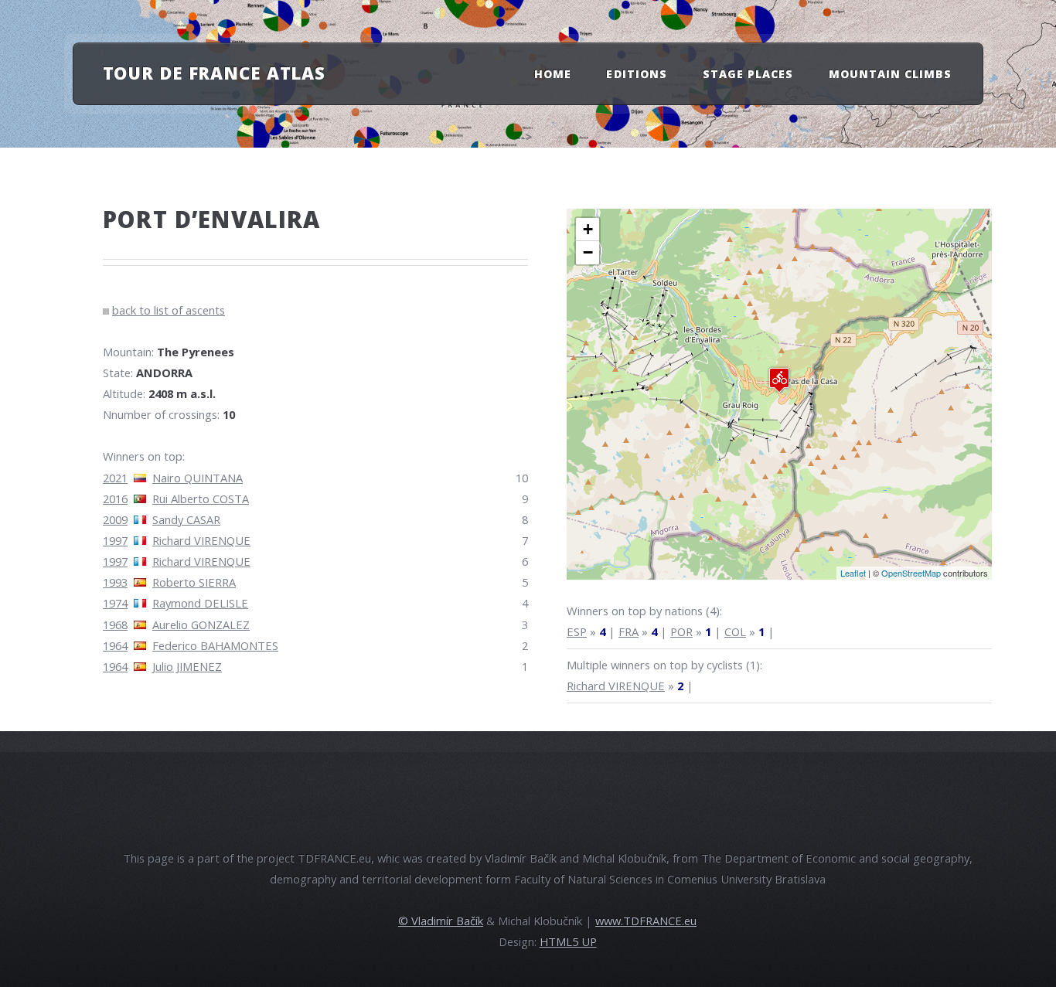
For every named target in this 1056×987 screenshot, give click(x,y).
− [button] (588, 252)
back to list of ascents (168, 310)
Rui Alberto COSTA (200, 498)
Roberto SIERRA (194, 582)
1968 (115, 624)
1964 (115, 645)
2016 (115, 498)
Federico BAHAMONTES (215, 645)
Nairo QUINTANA (197, 477)
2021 (115, 477)
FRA (628, 631)
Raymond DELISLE (200, 603)
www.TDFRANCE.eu (646, 920)
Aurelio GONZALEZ (201, 624)
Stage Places (748, 73)
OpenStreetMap (911, 573)
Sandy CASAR (186, 519)
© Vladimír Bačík (440, 920)
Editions (636, 73)
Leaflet (853, 573)
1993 (115, 582)
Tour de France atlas (214, 72)
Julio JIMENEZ (187, 666)
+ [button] (588, 229)
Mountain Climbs (890, 73)
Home (552, 73)
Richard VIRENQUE (201, 540)
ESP (577, 631)
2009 (115, 519)
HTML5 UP (568, 941)
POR (681, 631)
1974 (115, 603)
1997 (115, 540)
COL (735, 631)
